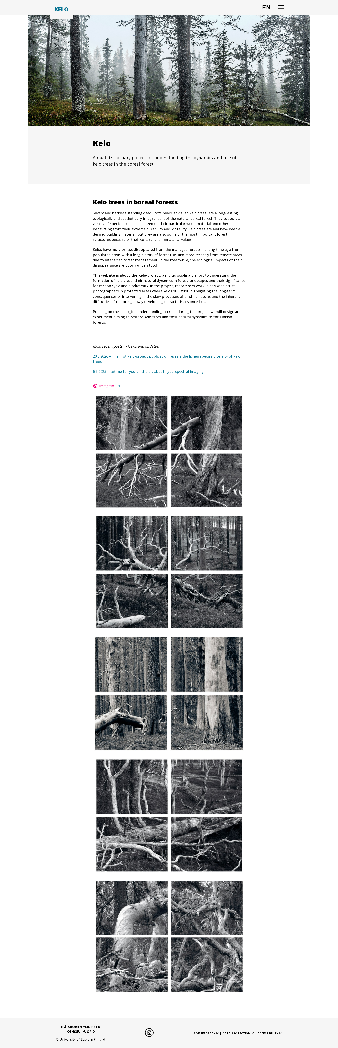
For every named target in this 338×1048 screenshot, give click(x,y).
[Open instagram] (149, 1033)
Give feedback (204, 1033)
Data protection (236, 1033)
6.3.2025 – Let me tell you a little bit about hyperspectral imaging (148, 371)
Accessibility (268, 1033)
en (268, 8)
